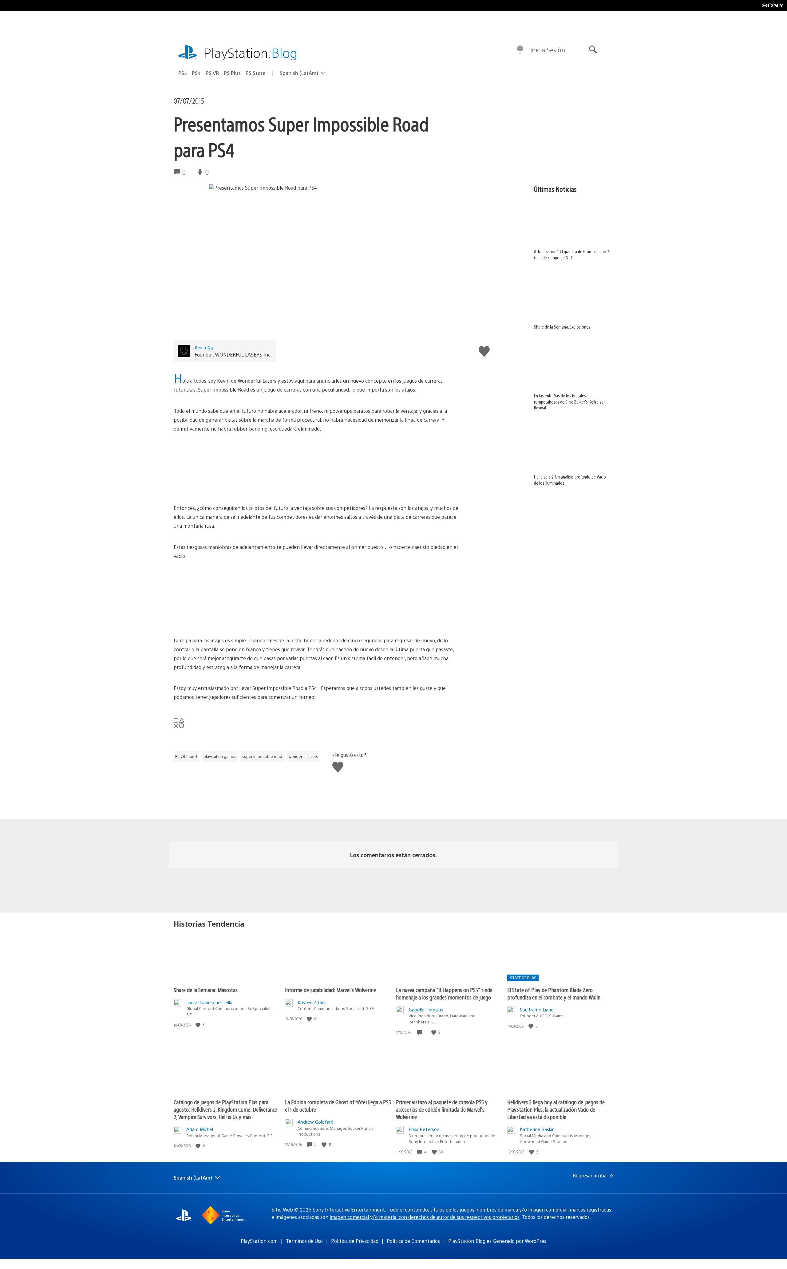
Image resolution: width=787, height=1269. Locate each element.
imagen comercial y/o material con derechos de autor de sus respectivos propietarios (425, 1217)
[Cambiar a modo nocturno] (520, 49)
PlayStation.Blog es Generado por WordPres (497, 1241)
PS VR (212, 73)
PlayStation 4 (186, 756)
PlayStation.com (259, 1241)
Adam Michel (199, 1129)
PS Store (256, 73)
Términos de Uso (304, 1241)
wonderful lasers (303, 756)
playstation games (220, 756)
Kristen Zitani (311, 1002)
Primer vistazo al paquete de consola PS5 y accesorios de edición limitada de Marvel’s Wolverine (442, 1109)
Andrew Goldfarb (316, 1122)
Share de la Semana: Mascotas (206, 989)
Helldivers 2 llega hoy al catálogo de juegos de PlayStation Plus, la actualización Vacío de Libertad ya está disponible (556, 1109)
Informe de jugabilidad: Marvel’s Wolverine (330, 989)
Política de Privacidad (354, 1241)
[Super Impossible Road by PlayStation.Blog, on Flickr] (317, 468)
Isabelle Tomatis (426, 1009)
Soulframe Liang (537, 1009)
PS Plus (232, 73)
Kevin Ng (204, 347)
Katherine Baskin (537, 1129)
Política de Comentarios (413, 1241)
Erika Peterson (424, 1129)
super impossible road (262, 756)
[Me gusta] (199, 1025)
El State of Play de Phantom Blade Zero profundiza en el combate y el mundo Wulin (553, 993)
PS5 (182, 73)
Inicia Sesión (547, 49)
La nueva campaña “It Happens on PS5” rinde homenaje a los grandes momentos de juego (444, 993)
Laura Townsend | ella (209, 1002)
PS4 (196, 73)
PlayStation (251, 52)
